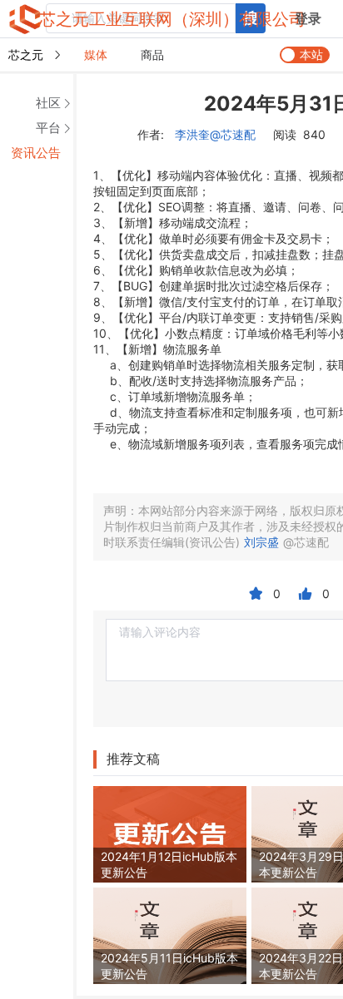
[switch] (305, 55)
